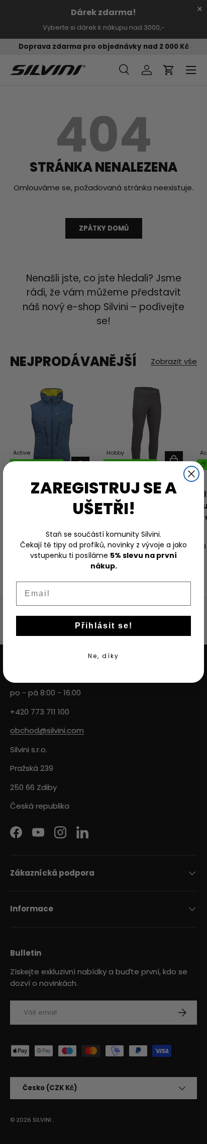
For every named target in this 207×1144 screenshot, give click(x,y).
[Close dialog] (191, 473)
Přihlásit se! (104, 625)
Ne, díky (103, 656)
